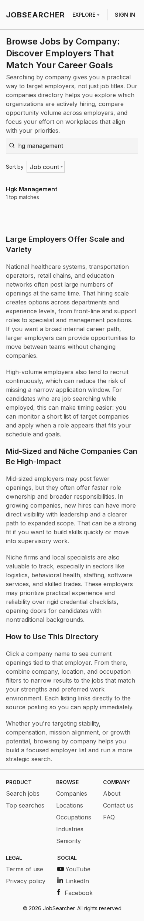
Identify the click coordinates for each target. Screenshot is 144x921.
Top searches (25, 805)
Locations (69, 805)
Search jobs (23, 793)
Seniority (68, 841)
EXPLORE (83, 14)
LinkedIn (77, 881)
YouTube (77, 869)
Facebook (79, 893)
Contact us (118, 805)
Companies (71, 793)
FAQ (109, 817)
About (111, 793)
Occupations (73, 817)
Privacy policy (25, 881)
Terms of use (24, 869)
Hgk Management (31, 189)
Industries (69, 829)
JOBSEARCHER (35, 14)
